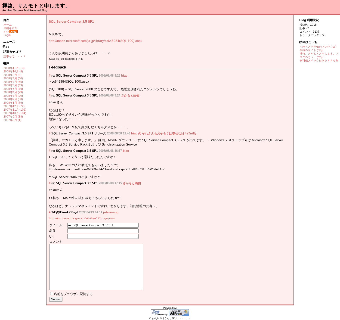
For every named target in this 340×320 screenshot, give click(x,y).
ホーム (7, 24)
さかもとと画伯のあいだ (315, 46)
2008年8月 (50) (13, 78)
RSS (6, 32)
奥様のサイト (308, 50)
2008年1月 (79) (13, 102)
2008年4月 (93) (13, 92)
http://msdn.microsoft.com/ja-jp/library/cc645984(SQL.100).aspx (95, 41)
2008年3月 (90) (13, 95)
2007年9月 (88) (13, 116)
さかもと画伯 (130, 95)
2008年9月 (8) (12, 75)
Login (7, 35)
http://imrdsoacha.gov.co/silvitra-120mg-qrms (82, 218)
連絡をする (10, 28)
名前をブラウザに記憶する (73, 294)
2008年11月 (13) (14, 68)
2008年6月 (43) (13, 85)
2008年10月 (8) (13, 71)
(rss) (333, 46)
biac (124, 75)
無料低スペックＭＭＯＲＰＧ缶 (319, 60)
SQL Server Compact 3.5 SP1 (71, 21)
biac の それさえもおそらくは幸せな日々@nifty (163, 133)
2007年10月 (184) (14, 113)
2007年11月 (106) (14, 109)
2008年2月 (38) (13, 99)
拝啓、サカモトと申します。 (36, 6)
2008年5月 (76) (13, 88)
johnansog (110, 212)
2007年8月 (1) (12, 120)
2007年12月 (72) (14, 106)
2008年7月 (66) (13, 82)
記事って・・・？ (14, 56)
